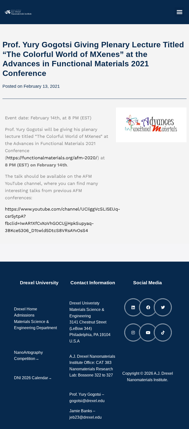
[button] (179, 12)
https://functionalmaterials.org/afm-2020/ (51, 157)
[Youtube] (148, 332)
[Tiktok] (163, 332)
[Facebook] (148, 307)
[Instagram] (133, 332)
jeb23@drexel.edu (85, 417)
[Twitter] (163, 307)
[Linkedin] (133, 307)
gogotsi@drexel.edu (87, 401)
